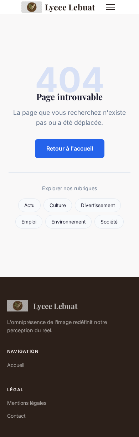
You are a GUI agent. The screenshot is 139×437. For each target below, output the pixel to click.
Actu (29, 205)
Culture (58, 205)
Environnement (68, 222)
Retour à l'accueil (69, 148)
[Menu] (110, 7)
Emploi (28, 222)
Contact (16, 416)
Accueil (15, 365)
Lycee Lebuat (70, 7)
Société (109, 222)
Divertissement (98, 205)
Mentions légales (26, 403)
